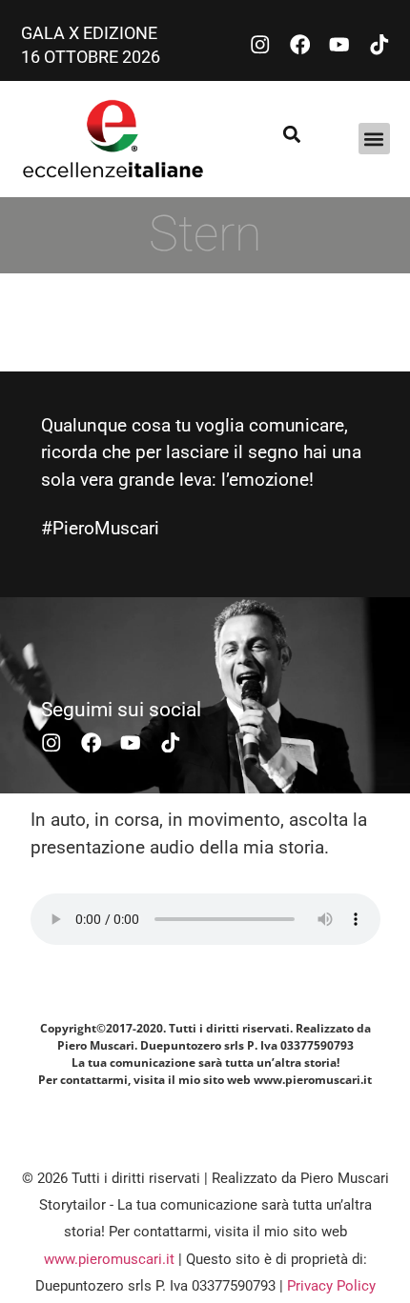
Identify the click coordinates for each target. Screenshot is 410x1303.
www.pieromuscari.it (109, 1259)
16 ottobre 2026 (90, 57)
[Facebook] (300, 44)
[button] (374, 138)
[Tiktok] (379, 44)
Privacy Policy (331, 1285)
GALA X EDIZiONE (91, 33)
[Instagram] (260, 44)
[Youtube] (339, 44)
